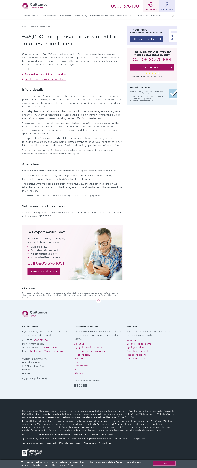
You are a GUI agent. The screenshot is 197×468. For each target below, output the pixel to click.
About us (79, 344)
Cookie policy (90, 443)
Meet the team (82, 355)
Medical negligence (137, 355)
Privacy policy (52, 443)
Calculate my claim (145, 38)
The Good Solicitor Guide (141, 77)
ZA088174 (161, 414)
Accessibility (105, 443)
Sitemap (78, 373)
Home (25, 27)
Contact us (156, 15)
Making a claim (141, 15)
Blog (76, 362)
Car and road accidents (139, 344)
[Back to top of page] (98, 300)
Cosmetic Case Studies (39, 27)
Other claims (65, 15)
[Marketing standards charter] (32, 451)
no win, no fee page (151, 427)
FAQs (77, 369)
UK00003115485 (120, 438)
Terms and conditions (32, 443)
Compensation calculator (102, 15)
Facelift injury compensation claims (45, 79)
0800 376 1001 (126, 6)
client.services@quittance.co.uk (46, 351)
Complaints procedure (71, 443)
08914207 (125, 414)
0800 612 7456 (49, 347)
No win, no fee (124, 15)
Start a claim (167, 9)
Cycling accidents (136, 347)
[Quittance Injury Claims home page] (34, 5)
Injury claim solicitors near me (90, 347)
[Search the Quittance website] (173, 16)
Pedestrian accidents (138, 351)
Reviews (78, 358)
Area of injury (81, 15)
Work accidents (31, 15)
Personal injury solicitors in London (45, 74)
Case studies (81, 365)
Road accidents (49, 15)
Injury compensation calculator (91, 351)
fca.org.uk (168, 411)
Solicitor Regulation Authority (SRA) (115, 417)
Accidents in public (137, 358)
